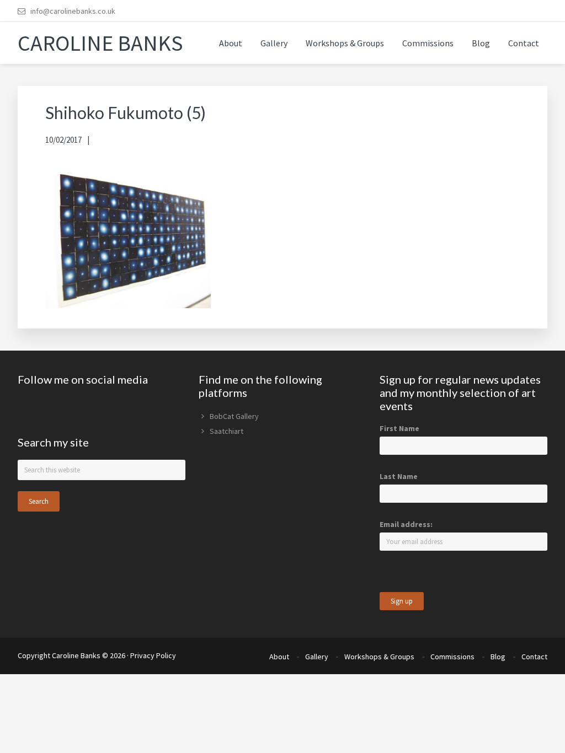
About (279, 656)
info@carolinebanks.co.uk (72, 11)
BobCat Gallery (234, 416)
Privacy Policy (153, 655)
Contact (534, 656)
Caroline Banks (100, 43)
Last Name (399, 476)
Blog (498, 656)
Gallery (316, 656)
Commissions (452, 656)
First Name (399, 428)
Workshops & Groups (379, 656)
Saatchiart (226, 431)
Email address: (406, 524)
